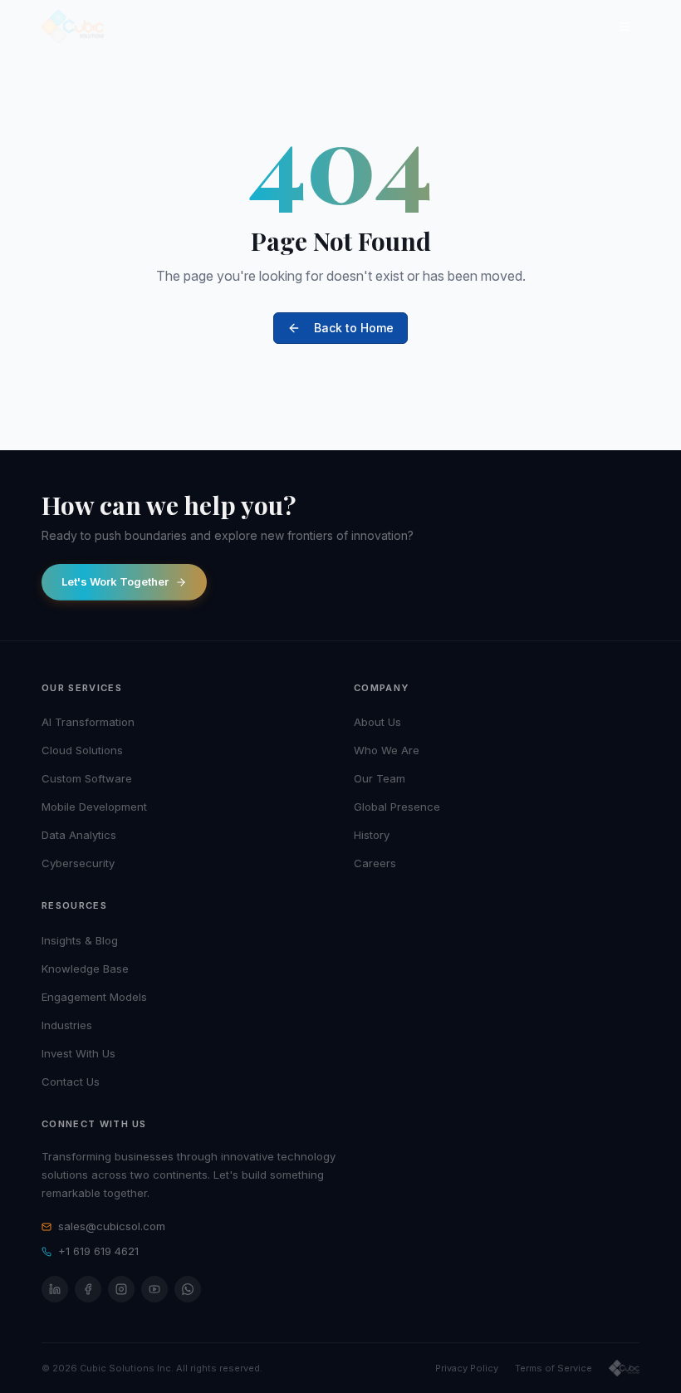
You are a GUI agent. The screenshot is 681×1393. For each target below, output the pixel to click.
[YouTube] (154, 1289)
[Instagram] (121, 1289)
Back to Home (354, 328)
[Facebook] (88, 1289)
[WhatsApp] (187, 1289)
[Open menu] (624, 27)
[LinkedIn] (55, 1289)
